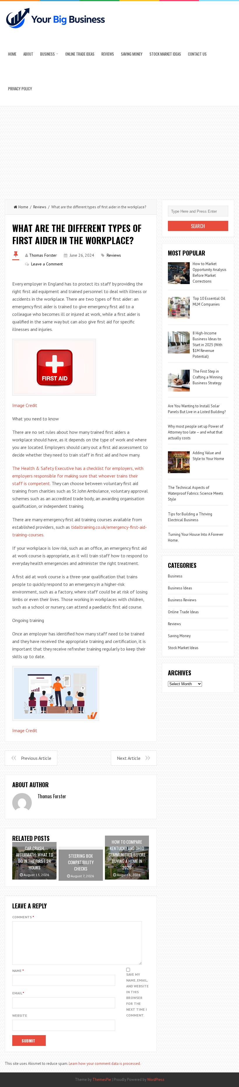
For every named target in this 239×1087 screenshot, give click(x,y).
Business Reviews (182, 600)
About (28, 54)
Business (47, 54)
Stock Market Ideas (165, 54)
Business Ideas (180, 588)
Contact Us (197, 54)
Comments (23, 917)
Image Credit (24, 405)
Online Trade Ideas (79, 54)
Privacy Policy (20, 88)
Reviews (107, 54)
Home (12, 54)
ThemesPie (101, 1079)
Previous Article (36, 758)
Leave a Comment (47, 264)
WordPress (155, 1079)
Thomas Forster (43, 255)
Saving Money (132, 54)
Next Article (128, 758)
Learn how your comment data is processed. (105, 1063)
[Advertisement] (119, 150)
